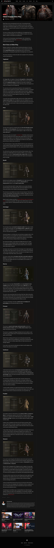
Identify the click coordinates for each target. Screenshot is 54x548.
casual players (11, 494)
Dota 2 (20, 1)
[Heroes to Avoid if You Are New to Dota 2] (30, 515)
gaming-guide (4, 497)
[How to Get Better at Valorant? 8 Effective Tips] (7, 526)
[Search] (52, 1)
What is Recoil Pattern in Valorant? (6, 520)
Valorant (30, 1)
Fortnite (24, 1)
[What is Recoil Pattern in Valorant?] (7, 515)
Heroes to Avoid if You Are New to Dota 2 (30, 520)
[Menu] (1, 1)
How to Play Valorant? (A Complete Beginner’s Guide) (29, 530)
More (37, 1)
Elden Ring (4, 14)
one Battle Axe (19, 134)
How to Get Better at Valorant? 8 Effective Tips (7, 530)
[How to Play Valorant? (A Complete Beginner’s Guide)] (30, 526)
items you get (19, 39)
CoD (33, 1)
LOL (27, 1)
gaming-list (8, 497)
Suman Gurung (9, 501)
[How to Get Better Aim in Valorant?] (18, 526)
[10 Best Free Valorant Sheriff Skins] (18, 515)
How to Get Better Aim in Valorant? (17, 530)
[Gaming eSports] (7, 1)
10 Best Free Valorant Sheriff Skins (17, 520)
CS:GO (17, 1)
